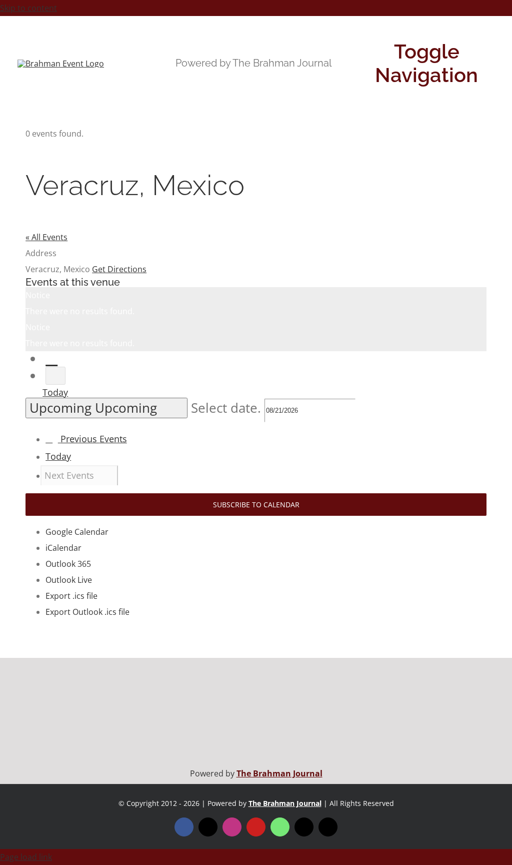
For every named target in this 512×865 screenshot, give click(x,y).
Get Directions (119, 269)
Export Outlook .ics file (88, 611)
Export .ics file (72, 595)
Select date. (227, 408)
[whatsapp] (280, 826)
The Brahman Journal (279, 773)
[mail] (304, 826)
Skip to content (28, 8)
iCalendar (64, 547)
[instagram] (232, 826)
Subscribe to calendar (256, 504)
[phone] (328, 826)
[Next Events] (56, 376)
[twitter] (208, 826)
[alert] (256, 303)
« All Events (47, 237)
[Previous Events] (52, 359)
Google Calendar (77, 531)
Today (55, 392)
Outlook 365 (68, 563)
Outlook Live (69, 579)
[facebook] (184, 826)
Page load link (26, 856)
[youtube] (256, 826)
